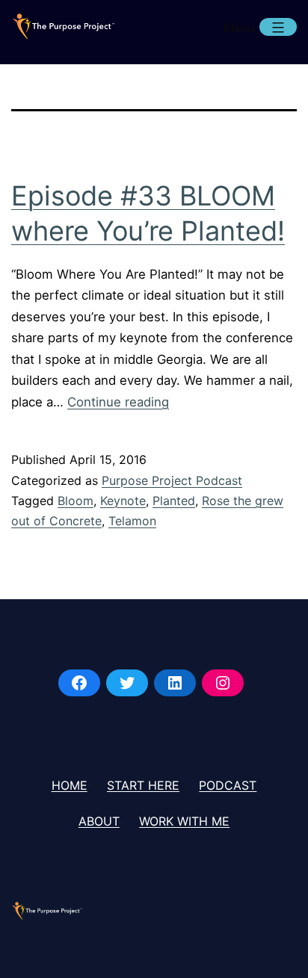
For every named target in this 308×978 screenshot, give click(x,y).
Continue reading (118, 401)
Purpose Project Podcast (172, 480)
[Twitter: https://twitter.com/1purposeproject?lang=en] (127, 682)
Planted (174, 500)
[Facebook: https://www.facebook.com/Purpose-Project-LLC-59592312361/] (79, 682)
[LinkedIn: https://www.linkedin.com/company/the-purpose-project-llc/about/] (175, 682)
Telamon (132, 520)
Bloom (75, 500)
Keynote (123, 500)
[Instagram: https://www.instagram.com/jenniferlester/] (223, 682)
